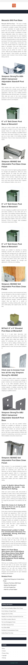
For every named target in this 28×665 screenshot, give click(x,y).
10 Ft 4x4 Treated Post (9, 587)
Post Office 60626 (6, 627)
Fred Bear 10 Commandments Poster (10, 630)
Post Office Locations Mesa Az (9, 619)
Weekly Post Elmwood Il (10, 585)
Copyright (4, 655)
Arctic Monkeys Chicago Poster (9, 611)
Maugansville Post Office (7, 613)
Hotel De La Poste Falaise (10, 589)
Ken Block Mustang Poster (8, 624)
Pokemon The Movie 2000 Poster (12, 583)
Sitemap (4, 657)
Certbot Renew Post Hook (7, 633)
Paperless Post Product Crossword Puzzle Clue (12, 616)
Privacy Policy (5, 653)
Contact (4, 650)
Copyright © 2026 (14, 662)
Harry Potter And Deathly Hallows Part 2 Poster (12, 608)
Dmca (3, 648)
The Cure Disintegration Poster (8, 622)
